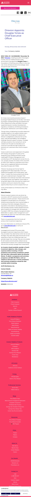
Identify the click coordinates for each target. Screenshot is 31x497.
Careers (15, 452)
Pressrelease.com (15, 465)
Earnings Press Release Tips (15, 408)
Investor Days (15, 354)
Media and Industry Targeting (15, 329)
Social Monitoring (15, 331)
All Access (15, 365)
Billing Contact (15, 484)
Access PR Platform (15, 319)
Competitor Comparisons (15, 402)
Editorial (15, 482)
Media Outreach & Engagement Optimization (15, 400)
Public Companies (15, 302)
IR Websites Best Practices (15, 404)
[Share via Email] (29, 13)
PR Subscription (15, 376)
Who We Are (15, 445)
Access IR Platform (15, 344)
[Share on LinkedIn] (25, 13)
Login (15, 473)
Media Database (15, 323)
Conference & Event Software (15, 367)
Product (15, 432)
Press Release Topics (15, 398)
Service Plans (15, 387)
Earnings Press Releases (15, 352)
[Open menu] (28, 2)
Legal (15, 308)
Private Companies (15, 304)
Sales (15, 478)
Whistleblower (15, 356)
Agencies (15, 306)
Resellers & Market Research (15, 310)
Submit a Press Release (15, 378)
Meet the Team (15, 447)
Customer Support (15, 480)
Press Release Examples (15, 421)
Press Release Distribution (15, 321)
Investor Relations (15, 449)
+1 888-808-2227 (15, 476)
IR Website (15, 346)
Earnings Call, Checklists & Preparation (15, 406)
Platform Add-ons (15, 389)
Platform (15, 434)
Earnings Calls (15, 350)
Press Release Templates (15, 419)
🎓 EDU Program (15, 423)
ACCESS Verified (15, 335)
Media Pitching (15, 325)
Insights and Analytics (15, 333)
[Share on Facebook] (18, 13)
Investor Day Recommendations (15, 410)
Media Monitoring (15, 327)
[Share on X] (22, 13)
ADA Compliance (15, 348)
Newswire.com (15, 463)
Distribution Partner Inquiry (15, 486)
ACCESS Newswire (15, 460)
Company (15, 436)
